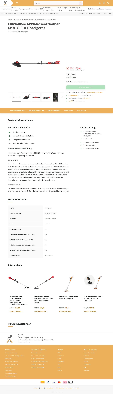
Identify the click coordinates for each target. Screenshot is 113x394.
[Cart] (108, 3)
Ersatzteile (83, 13)
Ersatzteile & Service (38, 350)
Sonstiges (108, 9)
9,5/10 (71, 101)
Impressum (87, 370)
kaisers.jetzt (11, 19)
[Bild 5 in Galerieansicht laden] (55, 97)
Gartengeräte (6, 9)
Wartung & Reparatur (37, 364)
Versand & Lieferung (11, 353)
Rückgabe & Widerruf (11, 361)
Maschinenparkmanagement (39, 361)
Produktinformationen (17, 110)
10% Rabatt (20, 19)
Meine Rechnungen (11, 376)
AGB (85, 367)
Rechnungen (107, 13)
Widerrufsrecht (59, 388)
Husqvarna (61, 355)
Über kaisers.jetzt (90, 350)
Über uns (86, 355)
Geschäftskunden (95, 13)
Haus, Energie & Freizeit (63, 9)
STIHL (59, 353)
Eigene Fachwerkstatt (37, 358)
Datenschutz (87, 364)
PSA (41, 9)
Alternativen (68, 110)
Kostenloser (73, 95)
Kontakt (86, 361)
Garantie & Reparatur (11, 364)
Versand (36, 388)
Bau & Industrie (14, 9)
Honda (59, 358)
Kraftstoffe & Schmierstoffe (48, 9)
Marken (60, 350)
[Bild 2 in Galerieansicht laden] (26, 97)
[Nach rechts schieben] (62, 97)
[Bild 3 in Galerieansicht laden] (36, 97)
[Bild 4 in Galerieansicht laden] (45, 97)
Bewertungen (81, 110)
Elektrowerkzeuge (98, 9)
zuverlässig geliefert (95, 92)
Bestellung (8, 358)
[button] (12, 32)
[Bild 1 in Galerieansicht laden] (16, 97)
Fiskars (60, 370)
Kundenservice (10, 350)
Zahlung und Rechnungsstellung (14, 355)
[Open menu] (17, 3)
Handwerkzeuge (34, 9)
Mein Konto (8, 370)
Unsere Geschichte (24, 342)
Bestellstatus (9, 367)
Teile (90, 9)
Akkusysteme (24, 9)
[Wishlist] (104, 3)
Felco (59, 367)
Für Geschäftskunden (37, 367)
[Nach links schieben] (10, 97)
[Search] (81, 3)
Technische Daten (54, 110)
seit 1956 (86, 98)
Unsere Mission (88, 358)
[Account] (100, 3)
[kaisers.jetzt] (5, 3)
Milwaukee (61, 361)
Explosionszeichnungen (38, 355)
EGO (59, 364)
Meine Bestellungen (11, 373)
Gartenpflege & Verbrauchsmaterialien (77, 9)
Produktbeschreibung (36, 110)
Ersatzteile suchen (36, 353)
